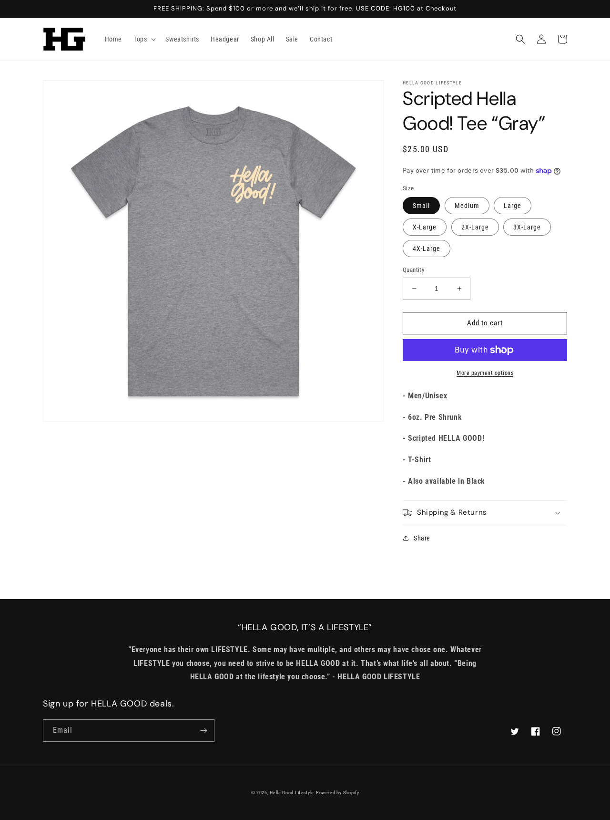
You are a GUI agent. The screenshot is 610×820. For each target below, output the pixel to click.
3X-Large (527, 227)
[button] (144, 39)
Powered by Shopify (337, 792)
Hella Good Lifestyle (292, 792)
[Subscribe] (203, 730)
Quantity (413, 269)
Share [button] (422, 538)
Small (421, 205)
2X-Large (475, 227)
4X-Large (426, 248)
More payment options (485, 373)
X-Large (425, 227)
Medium (467, 205)
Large (512, 205)
